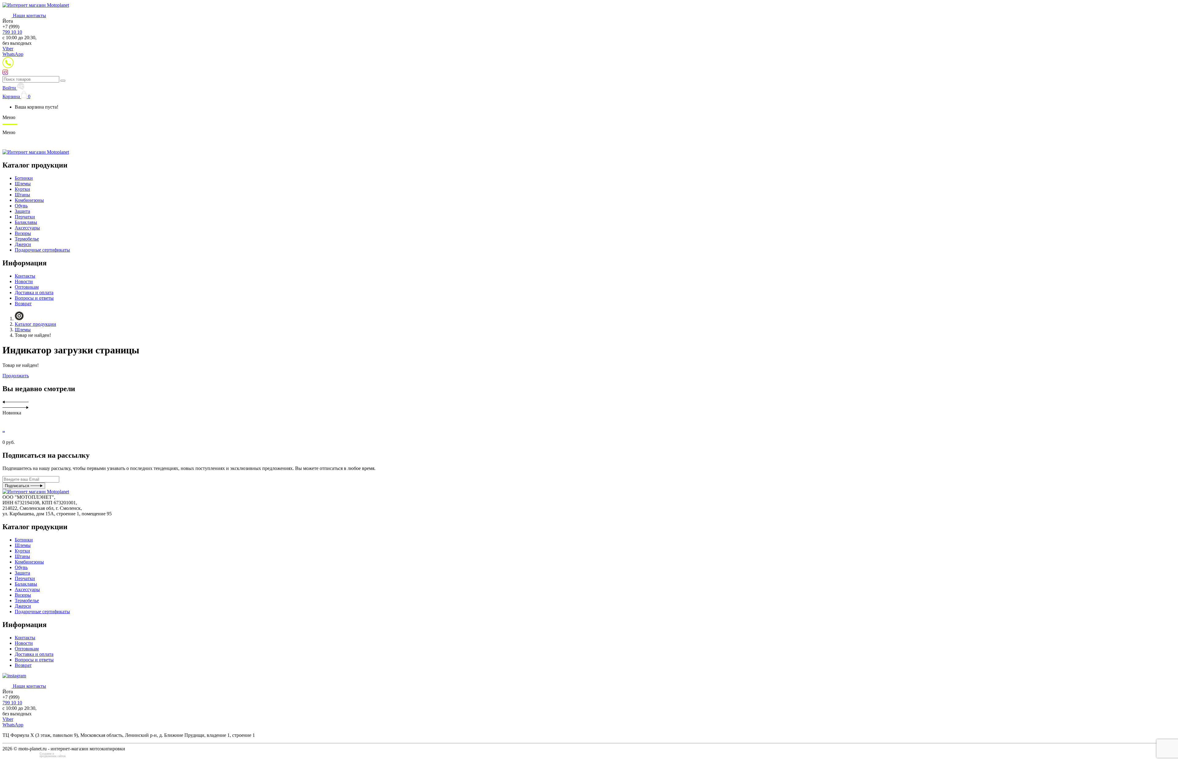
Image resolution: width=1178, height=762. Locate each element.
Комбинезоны (29, 200)
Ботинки (24, 178)
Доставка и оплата (34, 292)
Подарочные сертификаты (42, 249)
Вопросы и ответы (34, 298)
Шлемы (23, 183)
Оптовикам (27, 287)
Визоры (23, 233)
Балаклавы (26, 222)
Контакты (25, 276)
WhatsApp (12, 54)
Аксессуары (27, 227)
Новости (24, 281)
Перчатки (25, 216)
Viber (7, 48)
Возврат (23, 303)
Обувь (21, 205)
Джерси (23, 244)
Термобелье (27, 238)
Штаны (22, 194)
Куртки (22, 189)
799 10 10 (12, 32)
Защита (22, 211)
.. (3, 430)
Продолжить (15, 375)
